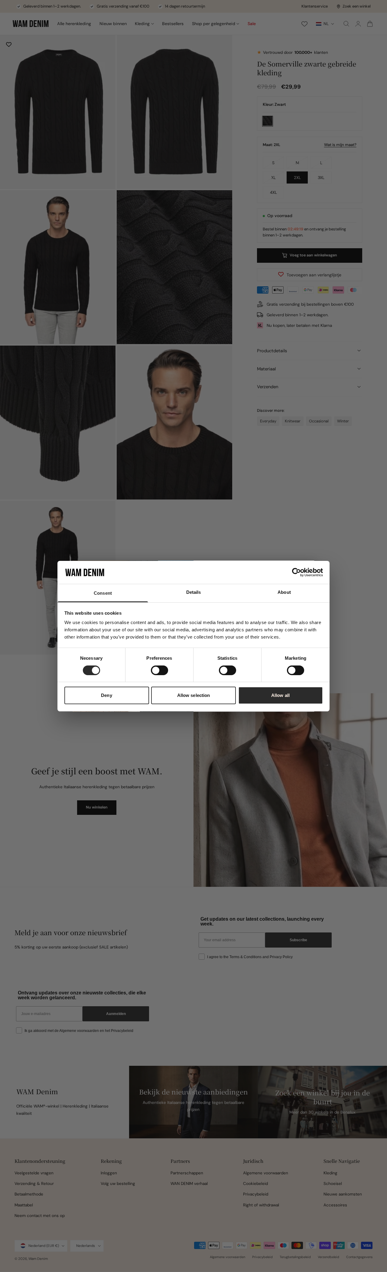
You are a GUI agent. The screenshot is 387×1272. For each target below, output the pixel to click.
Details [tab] (193, 592)
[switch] (159, 670)
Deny (106, 695)
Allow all (280, 695)
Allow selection (193, 695)
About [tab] (284, 592)
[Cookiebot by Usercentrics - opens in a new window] (296, 572)
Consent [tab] (103, 593)
